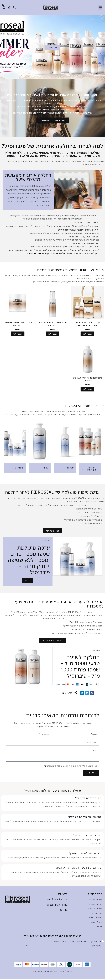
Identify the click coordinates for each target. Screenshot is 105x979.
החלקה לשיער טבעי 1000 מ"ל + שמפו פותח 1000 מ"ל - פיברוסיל (80, 666)
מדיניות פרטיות (95, 899)
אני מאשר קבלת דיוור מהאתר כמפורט (70, 765)
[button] (100, 7)
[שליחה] (26, 946)
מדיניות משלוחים (94, 908)
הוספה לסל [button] (87, 334)
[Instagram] (61, 910)
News (99, 926)
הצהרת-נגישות (95, 917)
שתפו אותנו (66, 693)
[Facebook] (66, 910)
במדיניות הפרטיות (52, 765)
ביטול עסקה (96, 922)
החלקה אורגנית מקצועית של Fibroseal (46, 253)
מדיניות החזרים (95, 904)
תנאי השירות (96, 913)
